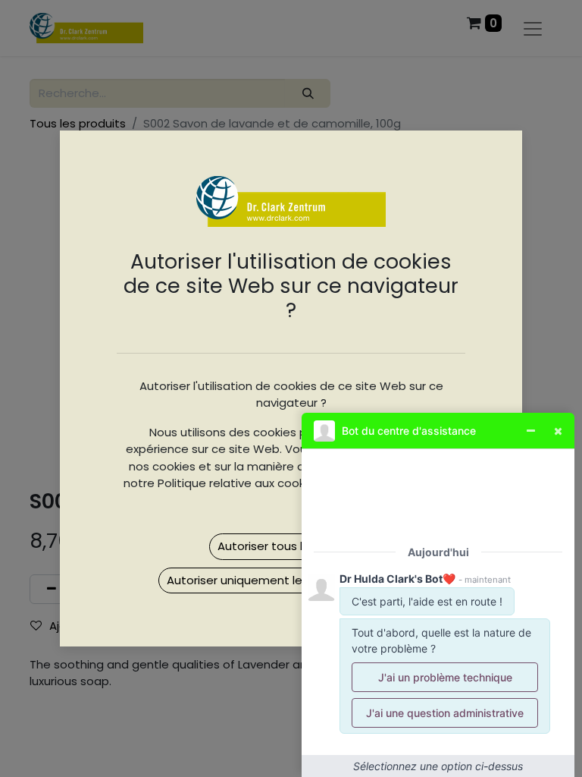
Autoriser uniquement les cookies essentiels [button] (291, 580)
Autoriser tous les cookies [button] (289, 546)
